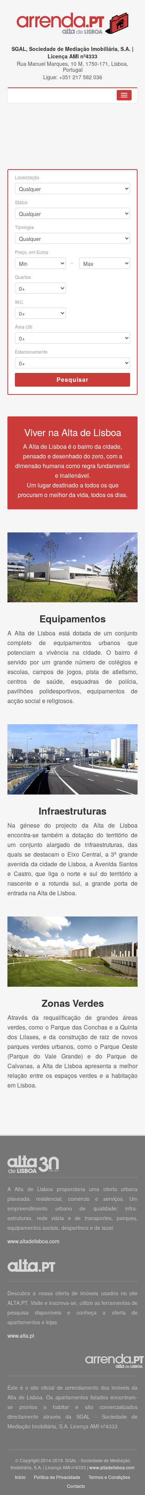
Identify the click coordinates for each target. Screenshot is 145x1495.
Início (20, 1477)
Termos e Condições (109, 1477)
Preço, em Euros (31, 252)
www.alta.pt (20, 1335)
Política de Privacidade (57, 1477)
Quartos (23, 277)
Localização (27, 177)
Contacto (76, 1486)
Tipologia (24, 227)
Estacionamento (31, 351)
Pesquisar (72, 379)
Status (21, 202)
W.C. (19, 302)
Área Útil (23, 326)
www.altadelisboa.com (33, 1241)
